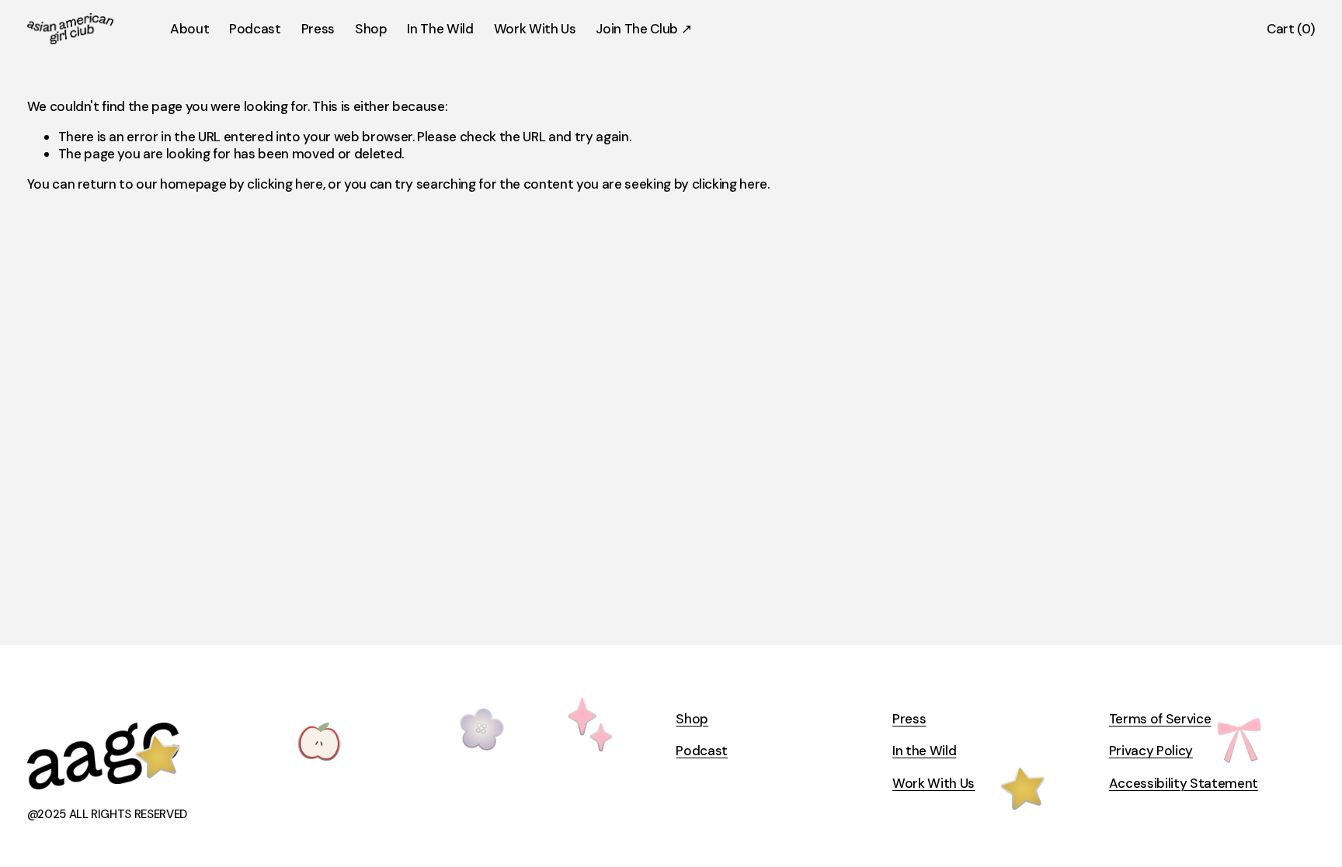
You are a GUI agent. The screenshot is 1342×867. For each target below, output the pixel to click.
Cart (1291, 28)
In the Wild (924, 750)
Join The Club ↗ (643, 28)
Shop (371, 28)
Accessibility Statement (1183, 783)
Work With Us (535, 28)
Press (318, 28)
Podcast (255, 28)
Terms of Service (1160, 718)
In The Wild (440, 28)
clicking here (285, 183)
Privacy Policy (1151, 750)
